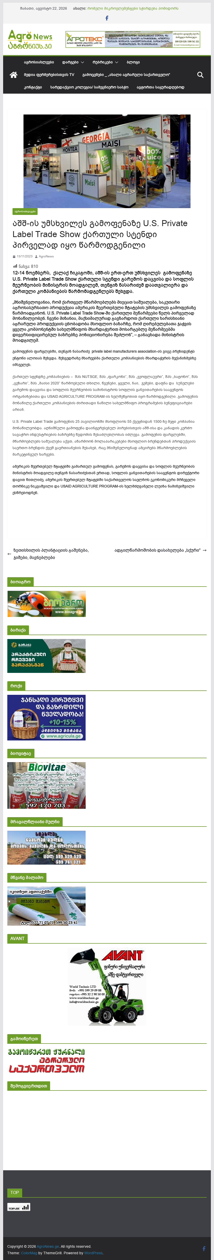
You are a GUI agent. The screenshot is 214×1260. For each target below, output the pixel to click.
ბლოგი (133, 62)
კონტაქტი (33, 87)
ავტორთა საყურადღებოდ (161, 87)
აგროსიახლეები (39, 62)
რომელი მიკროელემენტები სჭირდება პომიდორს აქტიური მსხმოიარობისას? (133, 11)
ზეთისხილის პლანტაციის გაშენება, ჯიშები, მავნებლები (51, 554)
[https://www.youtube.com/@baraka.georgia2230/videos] (46, 642)
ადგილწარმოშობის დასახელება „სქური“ (157, 550)
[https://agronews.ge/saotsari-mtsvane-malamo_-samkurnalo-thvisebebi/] (46, 890)
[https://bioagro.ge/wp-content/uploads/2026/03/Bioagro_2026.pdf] (46, 594)
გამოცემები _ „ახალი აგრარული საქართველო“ (126, 74)
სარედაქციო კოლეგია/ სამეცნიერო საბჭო (89, 87)
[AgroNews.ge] (13, 75)
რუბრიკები (103, 62)
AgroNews (46, 256)
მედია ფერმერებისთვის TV (49, 74)
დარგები (70, 62)
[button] (81, 62)
